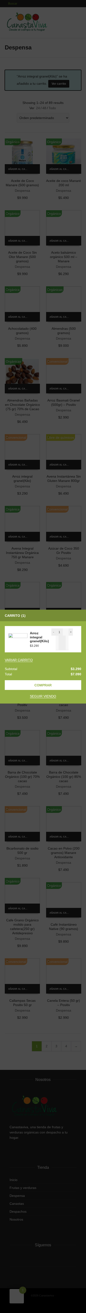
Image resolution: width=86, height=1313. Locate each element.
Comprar (43, 685)
